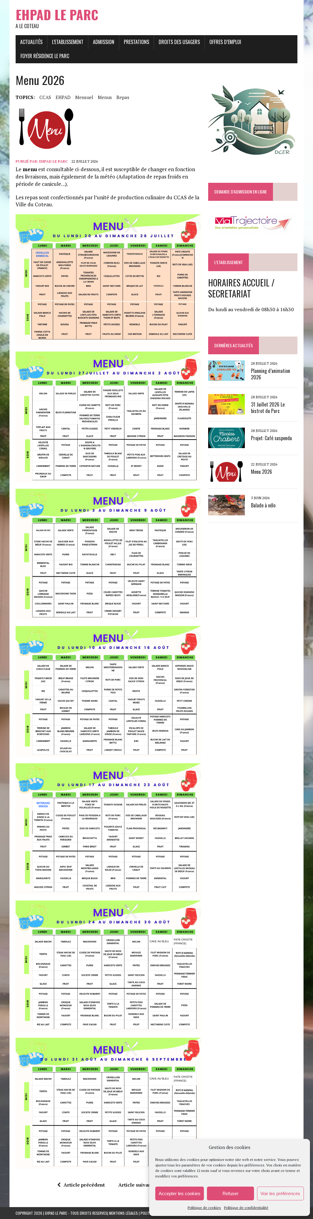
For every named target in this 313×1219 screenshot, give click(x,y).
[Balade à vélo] (226, 511)
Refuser (230, 1193)
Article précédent (84, 1184)
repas (122, 97)
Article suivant (135, 1184)
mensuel (84, 97)
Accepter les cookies (180, 1193)
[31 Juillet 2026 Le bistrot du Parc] (226, 410)
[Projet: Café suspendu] (226, 443)
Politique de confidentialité (246, 1207)
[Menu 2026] (226, 477)
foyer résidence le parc (44, 56)
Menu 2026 (261, 471)
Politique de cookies (204, 1207)
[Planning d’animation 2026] (226, 376)
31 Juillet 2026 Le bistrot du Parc (268, 407)
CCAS (45, 97)
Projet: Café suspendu (271, 438)
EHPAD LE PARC (53, 161)
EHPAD (63, 97)
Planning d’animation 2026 (270, 374)
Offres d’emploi (225, 42)
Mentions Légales (123, 1213)
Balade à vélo (263, 505)
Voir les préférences (280, 1193)
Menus (105, 97)
